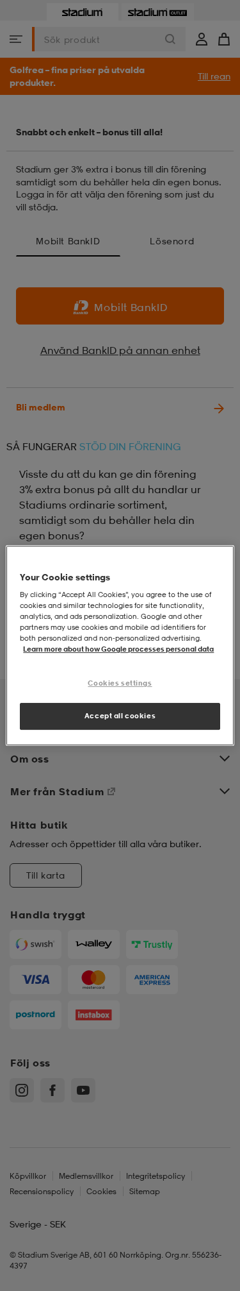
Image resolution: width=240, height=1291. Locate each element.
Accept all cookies (120, 715)
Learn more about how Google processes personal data (118, 649)
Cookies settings (120, 683)
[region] (120, 646)
